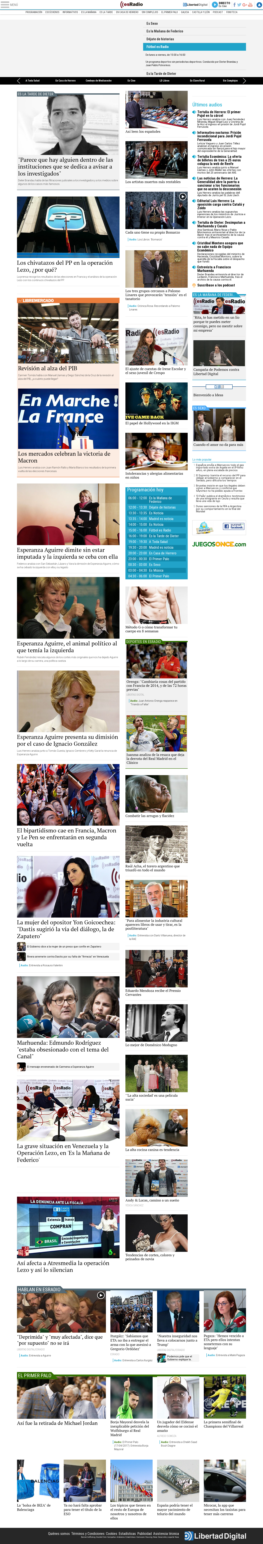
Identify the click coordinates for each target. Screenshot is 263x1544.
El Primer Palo (169, 12)
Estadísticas (127, 1533)
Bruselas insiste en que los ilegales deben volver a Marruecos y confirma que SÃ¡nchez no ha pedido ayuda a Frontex (220, 488)
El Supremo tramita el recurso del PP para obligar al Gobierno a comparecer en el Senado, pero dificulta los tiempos (220, 478)
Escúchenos (52, 12)
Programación (34, 12)
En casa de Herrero (127, 12)
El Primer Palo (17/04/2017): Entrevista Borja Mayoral (131, 1446)
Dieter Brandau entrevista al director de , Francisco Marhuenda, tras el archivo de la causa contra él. (220, 273)
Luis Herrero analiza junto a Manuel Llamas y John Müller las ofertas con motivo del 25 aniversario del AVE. (219, 164)
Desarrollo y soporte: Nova (168, 1537)
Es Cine (131, 81)
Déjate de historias (160, 39)
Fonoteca (231, 12)
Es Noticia (156, 513)
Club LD (219, 387)
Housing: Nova (151, 1537)
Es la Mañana (88, 12)
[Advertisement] (68, 1180)
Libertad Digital (215, 1535)
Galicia (185, 12)
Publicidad (144, 1533)
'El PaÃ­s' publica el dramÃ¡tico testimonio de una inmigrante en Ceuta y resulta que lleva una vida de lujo (220, 498)
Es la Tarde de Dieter (80, 48)
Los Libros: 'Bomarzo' (145, 239)
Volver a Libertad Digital (195, 5)
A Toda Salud (33, 81)
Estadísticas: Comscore (135, 1537)
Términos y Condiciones (87, 1533)
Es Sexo (152, 23)
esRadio (131, 4)
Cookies (111, 1533)
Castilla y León (201, 12)
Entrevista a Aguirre (36, 1355)
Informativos (70, 12)
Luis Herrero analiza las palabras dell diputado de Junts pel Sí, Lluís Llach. (219, 186)
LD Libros (164, 81)
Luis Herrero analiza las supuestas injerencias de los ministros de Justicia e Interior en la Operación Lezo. (221, 208)
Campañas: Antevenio (116, 1537)
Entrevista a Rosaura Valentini (42, 965)
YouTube (250, 5)
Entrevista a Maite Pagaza (226, 1355)
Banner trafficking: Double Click (93, 1537)
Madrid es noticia (161, 519)
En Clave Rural (197, 81)
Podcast (218, 12)
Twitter (239, 5)
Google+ (244, 5)
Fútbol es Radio (158, 47)
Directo (224, 5)
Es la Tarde (106, 12)
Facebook (234, 5)
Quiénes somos (59, 1533)
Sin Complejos (150, 12)
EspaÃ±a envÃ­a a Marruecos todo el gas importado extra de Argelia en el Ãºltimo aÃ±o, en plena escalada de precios (220, 467)
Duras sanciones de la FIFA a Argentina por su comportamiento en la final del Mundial (218, 509)
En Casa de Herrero (65, 81)
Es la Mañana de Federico (165, 31)
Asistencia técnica (166, 1533)
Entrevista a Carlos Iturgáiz (133, 1360)
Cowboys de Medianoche (98, 81)
